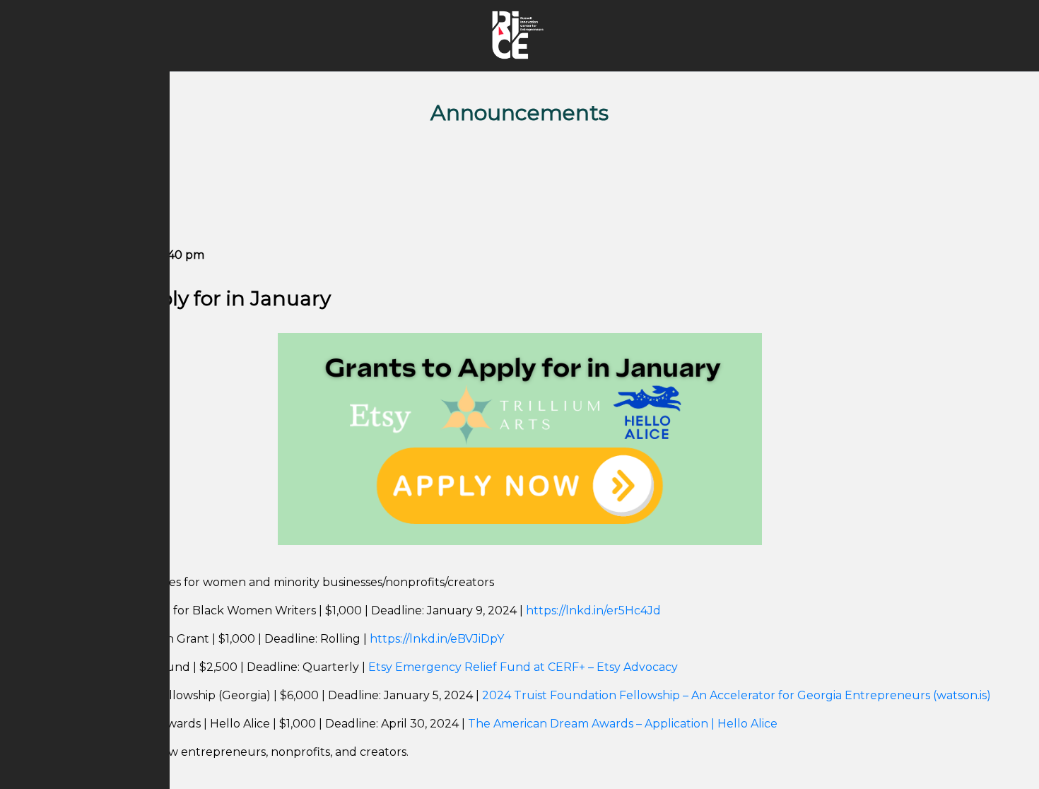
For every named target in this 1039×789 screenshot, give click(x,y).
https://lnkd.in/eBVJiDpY (437, 638)
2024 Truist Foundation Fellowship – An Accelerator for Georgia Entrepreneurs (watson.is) (736, 695)
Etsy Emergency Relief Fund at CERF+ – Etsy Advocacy (523, 667)
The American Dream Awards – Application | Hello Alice (622, 723)
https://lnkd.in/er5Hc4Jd (593, 610)
